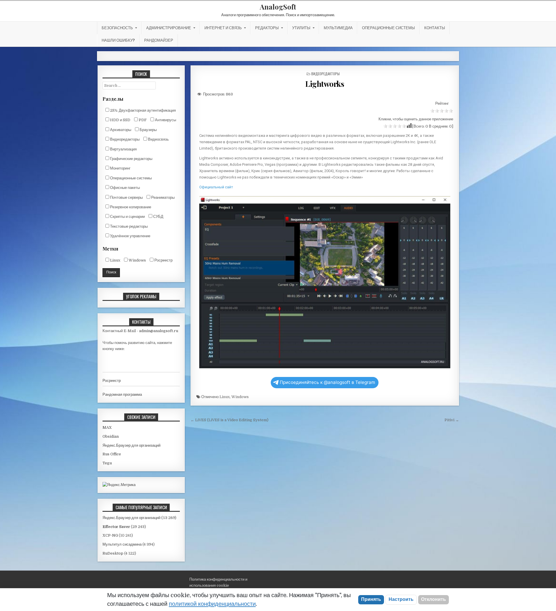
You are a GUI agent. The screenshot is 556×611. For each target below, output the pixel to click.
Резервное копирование (130, 207)
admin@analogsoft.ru (158, 331)
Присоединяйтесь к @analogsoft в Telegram (327, 382)
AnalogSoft (278, 6)
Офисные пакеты (124, 187)
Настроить (401, 599)
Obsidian (111, 436)
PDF (142, 120)
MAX (107, 427)
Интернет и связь (223, 27)
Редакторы (267, 27)
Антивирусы (165, 120)
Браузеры (148, 130)
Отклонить (433, 599)
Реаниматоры (162, 197)
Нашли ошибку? (118, 40)
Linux (225, 397)
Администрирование (168, 27)
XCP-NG (110, 535)
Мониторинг (120, 168)
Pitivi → (452, 420)
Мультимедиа (338, 27)
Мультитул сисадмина (122, 544)
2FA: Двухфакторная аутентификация (142, 110)
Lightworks (324, 84)
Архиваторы (120, 130)
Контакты (434, 27)
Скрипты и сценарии (127, 216)
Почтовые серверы (126, 197)
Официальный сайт (216, 187)
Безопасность (117, 27)
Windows (240, 397)
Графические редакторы (130, 159)
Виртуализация (123, 149)
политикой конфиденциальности (212, 604)
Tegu (107, 463)
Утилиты (301, 27)
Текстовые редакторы (128, 226)
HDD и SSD (119, 120)
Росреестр (163, 260)
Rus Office (112, 454)
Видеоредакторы (325, 73)
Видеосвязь (158, 139)
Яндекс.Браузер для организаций (131, 445)
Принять (371, 599)
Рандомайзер (158, 40)
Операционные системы (388, 27)
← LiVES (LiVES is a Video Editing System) (229, 420)
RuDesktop (113, 553)
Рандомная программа (122, 394)
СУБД (157, 216)
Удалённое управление (129, 236)
